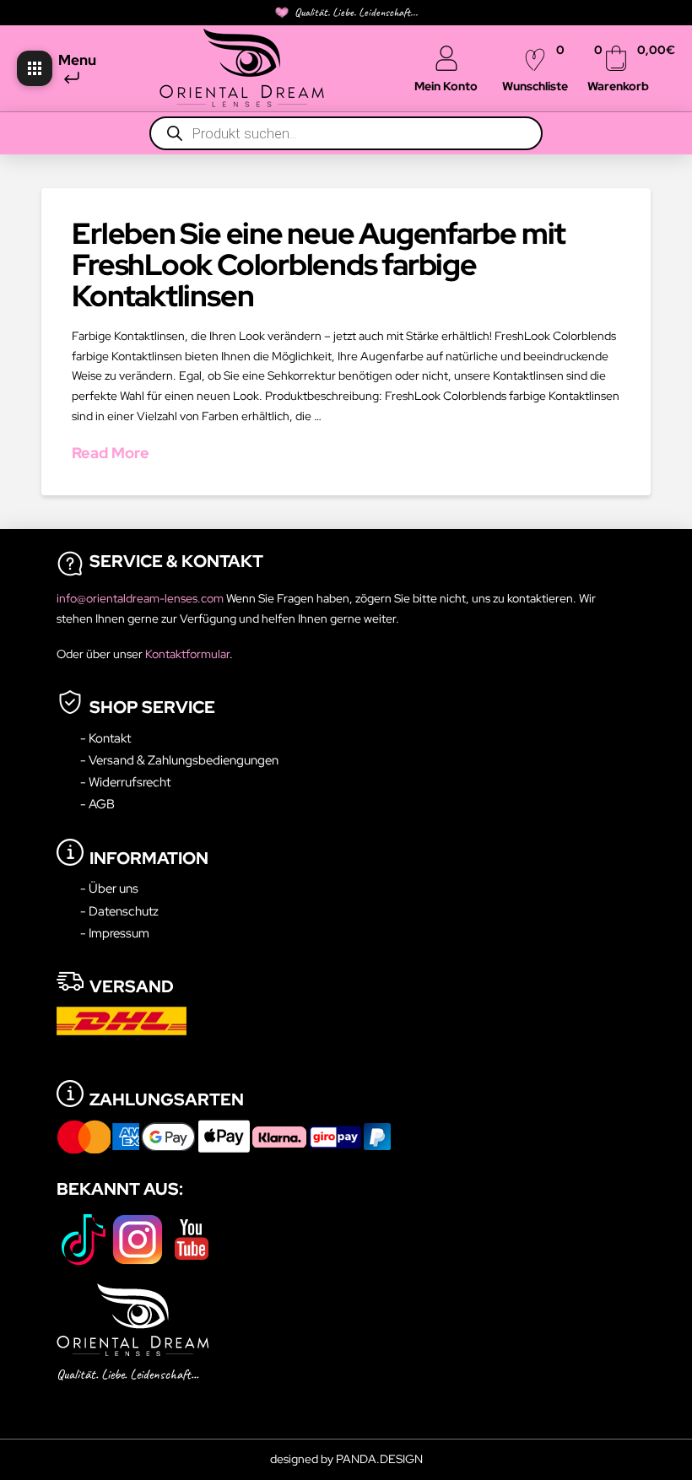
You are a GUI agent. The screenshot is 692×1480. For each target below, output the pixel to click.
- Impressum (114, 933)
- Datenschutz (119, 911)
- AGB (97, 804)
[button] (34, 68)
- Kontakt (105, 738)
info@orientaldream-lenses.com (141, 598)
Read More (110, 452)
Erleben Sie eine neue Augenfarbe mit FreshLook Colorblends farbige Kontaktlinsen (318, 264)
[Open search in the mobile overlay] (346, 133)
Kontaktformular (187, 654)
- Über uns (109, 888)
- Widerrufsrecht (125, 782)
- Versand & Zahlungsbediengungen (179, 760)
